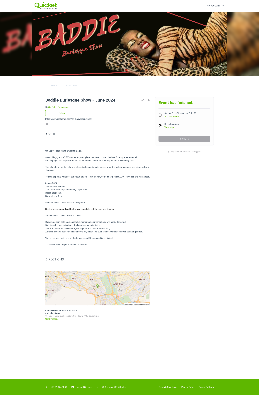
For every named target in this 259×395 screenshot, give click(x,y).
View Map (169, 127)
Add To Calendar (172, 116)
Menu (79, 215)
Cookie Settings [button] (206, 387)
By (57, 107)
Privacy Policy (188, 387)
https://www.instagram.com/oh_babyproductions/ (68, 119)
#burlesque (61, 244)
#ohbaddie (50, 244)
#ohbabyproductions (77, 244)
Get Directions (52, 319)
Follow (62, 113)
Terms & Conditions (168, 387)
